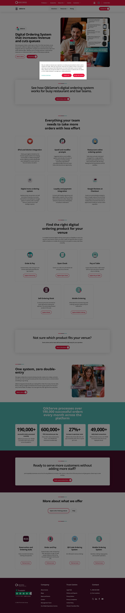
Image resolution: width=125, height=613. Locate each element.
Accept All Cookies (79, 75)
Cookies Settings (46, 75)
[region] (63, 70)
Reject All (66, 75)
